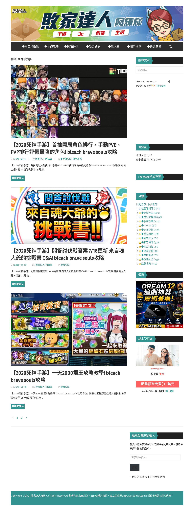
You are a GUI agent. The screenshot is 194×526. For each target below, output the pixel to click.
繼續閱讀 (16, 178)
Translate (161, 85)
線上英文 (141, 346)
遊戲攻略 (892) (149, 263)
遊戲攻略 (77, 159)
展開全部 (141, 204)
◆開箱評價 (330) (150, 229)
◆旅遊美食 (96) (149, 251)
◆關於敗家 (134, 46)
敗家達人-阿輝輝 (43, 159)
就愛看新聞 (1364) (150, 208)
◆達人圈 (113, 46)
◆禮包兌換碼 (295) (151, 217)
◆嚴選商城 (154, 46)
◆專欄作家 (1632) (150, 212)
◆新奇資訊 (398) (150, 242)
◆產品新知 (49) (149, 246)
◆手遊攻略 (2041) (150, 221)
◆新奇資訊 (93, 46)
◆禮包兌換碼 (30, 46)
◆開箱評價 (71, 46)
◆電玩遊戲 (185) (150, 234)
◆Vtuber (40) (148, 225)
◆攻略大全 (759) (150, 259)
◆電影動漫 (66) (149, 255)
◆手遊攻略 (51, 46)
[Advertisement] (157, 112)
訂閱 (134, 467)
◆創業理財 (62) (149, 238)
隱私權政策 (153, 495)
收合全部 (152, 204)
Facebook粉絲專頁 (149, 177)
